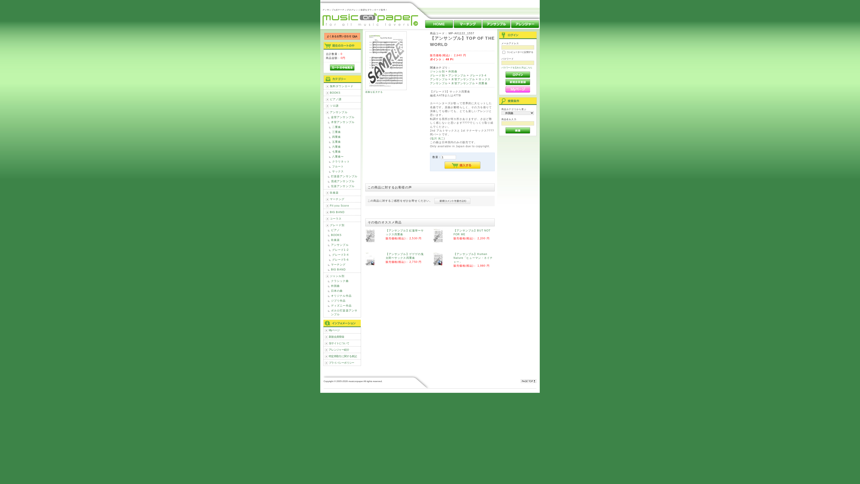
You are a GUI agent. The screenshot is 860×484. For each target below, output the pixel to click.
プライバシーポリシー (341, 362)
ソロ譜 (334, 105)
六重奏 (336, 146)
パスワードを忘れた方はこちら (517, 67)
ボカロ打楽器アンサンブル (344, 312)
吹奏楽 (334, 192)
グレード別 (337, 225)
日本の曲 (337, 290)
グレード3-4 (340, 254)
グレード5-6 (340, 259)
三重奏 (336, 131)
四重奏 (336, 136)
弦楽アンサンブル (343, 186)
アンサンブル (339, 112)
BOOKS (335, 92)
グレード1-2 (340, 249)
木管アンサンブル (343, 122)
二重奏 (336, 126)
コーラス (336, 218)
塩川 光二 (437, 138)
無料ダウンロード (341, 86)
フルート (338, 166)
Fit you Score (339, 205)
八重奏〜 (338, 156)
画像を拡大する (374, 92)
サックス (338, 171)
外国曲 (335, 285)
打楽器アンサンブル (344, 176)
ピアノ (335, 230)
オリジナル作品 (341, 295)
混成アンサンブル (343, 181)
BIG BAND (337, 212)
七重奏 (336, 151)
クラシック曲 (340, 280)
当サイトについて (339, 343)
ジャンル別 (337, 275)
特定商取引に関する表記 (343, 356)
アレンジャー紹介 (339, 349)
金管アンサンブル (343, 117)
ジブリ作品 (338, 300)
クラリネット (341, 161)
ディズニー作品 (341, 305)
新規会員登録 (336, 336)
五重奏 (336, 141)
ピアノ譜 (336, 99)
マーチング (337, 199)
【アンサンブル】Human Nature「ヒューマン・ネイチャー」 (473, 258)
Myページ (334, 330)
